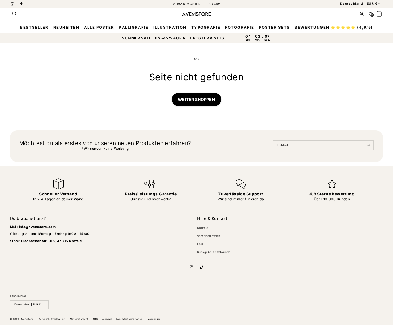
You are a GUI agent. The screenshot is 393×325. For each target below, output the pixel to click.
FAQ (200, 244)
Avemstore (27, 319)
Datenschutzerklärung (52, 319)
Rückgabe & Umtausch (213, 252)
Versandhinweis (208, 235)
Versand (107, 319)
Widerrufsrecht (79, 319)
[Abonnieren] (369, 145)
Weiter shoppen (196, 99)
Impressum (153, 319)
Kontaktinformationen (129, 319)
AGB (95, 319)
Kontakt (202, 227)
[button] (14, 13)
